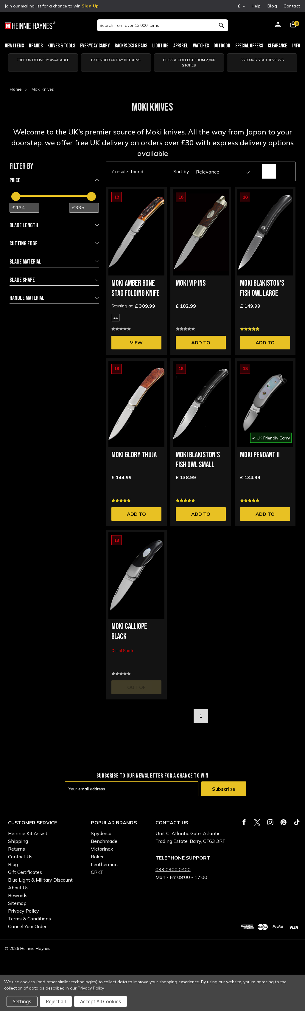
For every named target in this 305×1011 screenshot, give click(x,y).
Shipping (18, 841)
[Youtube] (297, 822)
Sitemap (17, 903)
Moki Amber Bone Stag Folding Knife (135, 288)
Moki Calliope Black (129, 631)
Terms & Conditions (29, 919)
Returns (16, 849)
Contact (292, 6)
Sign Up (90, 6)
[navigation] (54, 236)
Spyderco (101, 833)
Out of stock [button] (136, 689)
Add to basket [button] (200, 344)
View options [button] (136, 344)
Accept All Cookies (100, 1001)
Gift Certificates (25, 872)
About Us (18, 888)
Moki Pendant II (260, 455)
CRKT (97, 872)
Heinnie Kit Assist (27, 833)
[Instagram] (270, 822)
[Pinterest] (283, 822)
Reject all (56, 1001)
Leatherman (104, 864)
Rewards (17, 895)
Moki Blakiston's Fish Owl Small (198, 460)
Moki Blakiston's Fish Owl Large (262, 288)
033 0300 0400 (173, 869)
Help (256, 6)
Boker (97, 857)
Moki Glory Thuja (134, 455)
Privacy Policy (23, 911)
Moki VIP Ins (191, 283)
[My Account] (278, 25)
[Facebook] (244, 822)
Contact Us (20, 857)
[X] (257, 822)
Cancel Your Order (27, 926)
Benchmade (104, 841)
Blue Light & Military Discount (40, 880)
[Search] (221, 25)
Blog (272, 6)
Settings (22, 1001)
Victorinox (102, 849)
